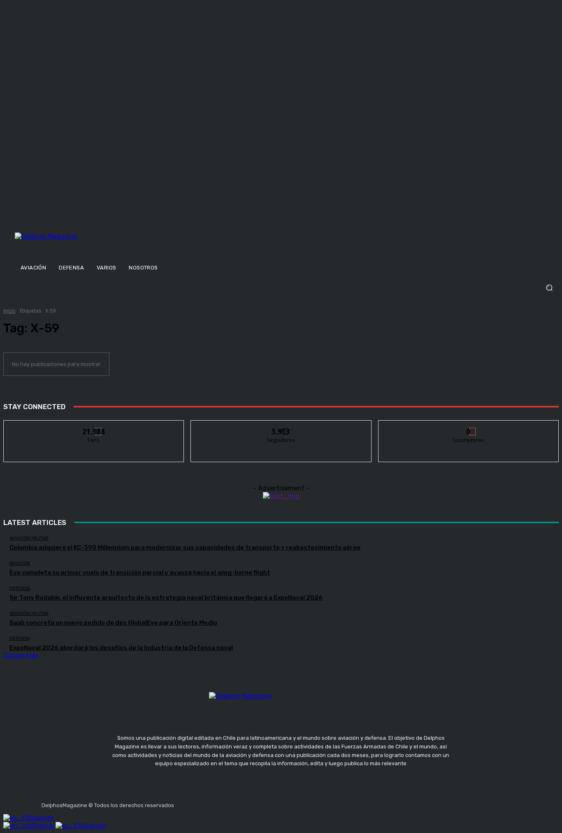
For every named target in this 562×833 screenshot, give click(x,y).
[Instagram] (201, 802)
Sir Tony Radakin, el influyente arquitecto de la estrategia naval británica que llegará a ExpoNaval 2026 (166, 597)
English (43, 826)
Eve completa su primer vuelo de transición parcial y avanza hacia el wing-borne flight (139, 572)
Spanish (42, 818)
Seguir (281, 426)
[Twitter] (221, 802)
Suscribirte (468, 426)
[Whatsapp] (260, 802)
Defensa (19, 588)
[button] (281, 287)
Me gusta (94, 426)
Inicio (9, 310)
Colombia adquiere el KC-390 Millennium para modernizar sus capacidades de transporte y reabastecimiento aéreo (184, 547)
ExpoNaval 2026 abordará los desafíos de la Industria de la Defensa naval (121, 647)
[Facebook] (182, 802)
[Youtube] (240, 802)
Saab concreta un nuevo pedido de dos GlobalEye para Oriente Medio (113, 622)
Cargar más (21, 655)
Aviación (19, 563)
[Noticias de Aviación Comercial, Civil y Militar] (86, 245)
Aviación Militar (29, 538)
